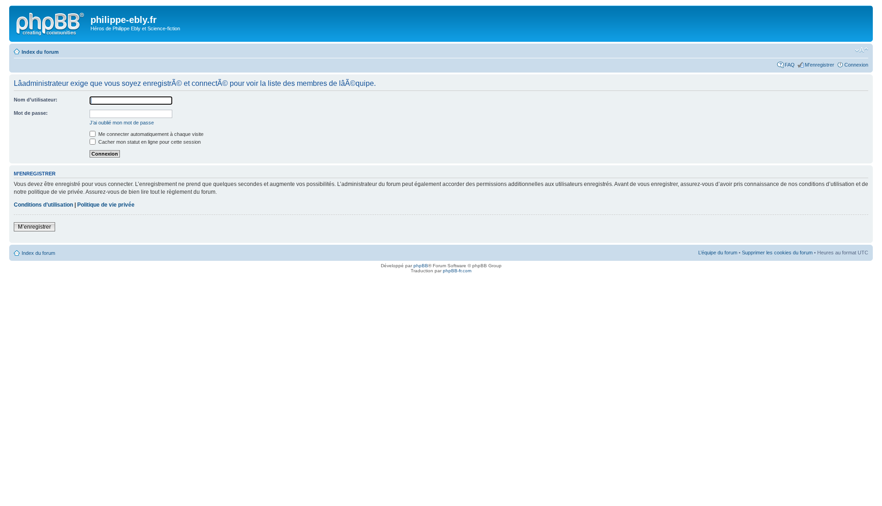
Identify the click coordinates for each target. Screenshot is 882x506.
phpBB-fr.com (457, 270)
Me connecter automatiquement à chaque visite (150, 134)
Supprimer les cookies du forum (777, 252)
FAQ (790, 64)
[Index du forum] (50, 22)
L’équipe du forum (717, 252)
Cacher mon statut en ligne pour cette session (149, 142)
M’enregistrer (819, 64)
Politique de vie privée (106, 205)
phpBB (420, 265)
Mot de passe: (31, 113)
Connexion (856, 64)
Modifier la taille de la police (861, 50)
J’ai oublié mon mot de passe (122, 122)
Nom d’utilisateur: (35, 99)
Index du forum (40, 52)
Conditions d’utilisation (43, 205)
